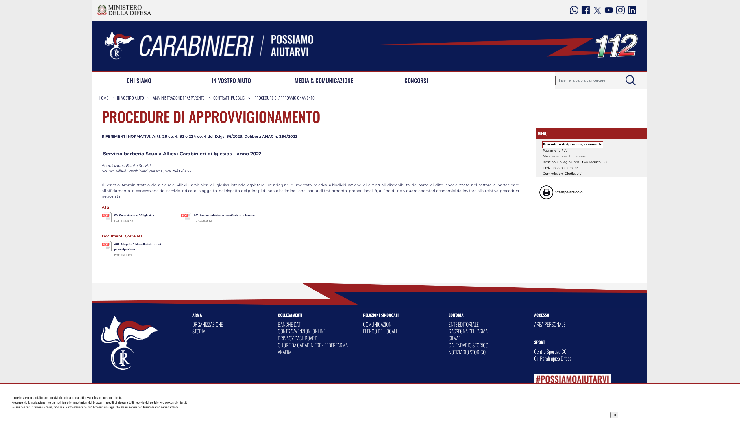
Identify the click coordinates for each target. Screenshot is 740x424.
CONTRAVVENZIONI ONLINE (301, 331)
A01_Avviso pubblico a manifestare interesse (225, 215)
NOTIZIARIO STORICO (467, 352)
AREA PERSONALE (549, 324)
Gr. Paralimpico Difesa (552, 358)
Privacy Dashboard (145, 414)
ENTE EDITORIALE (464, 324)
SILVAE (454, 338)
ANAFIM (284, 352)
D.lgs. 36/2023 (228, 136)
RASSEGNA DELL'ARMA (468, 331)
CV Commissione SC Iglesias (134, 215)
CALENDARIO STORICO (468, 345)
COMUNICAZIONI (378, 324)
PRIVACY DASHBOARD (297, 338)
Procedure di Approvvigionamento (284, 98)
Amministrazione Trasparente (178, 98)
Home (103, 98)
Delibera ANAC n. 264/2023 (270, 136)
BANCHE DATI (289, 324)
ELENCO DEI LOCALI (380, 331)
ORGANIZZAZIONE (207, 324)
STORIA (198, 331)
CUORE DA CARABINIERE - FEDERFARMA (313, 345)
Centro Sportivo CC (550, 351)
